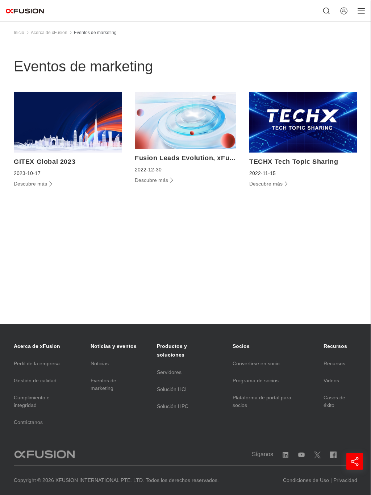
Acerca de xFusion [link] (49, 32)
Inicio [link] (19, 32)
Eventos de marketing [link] (95, 32)
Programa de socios (256, 380)
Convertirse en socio (256, 363)
